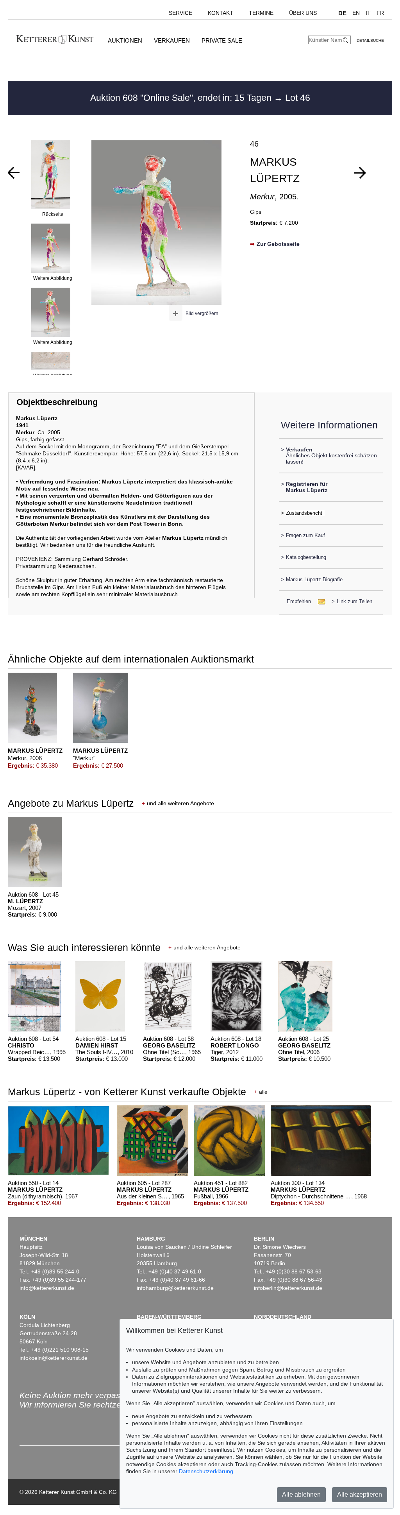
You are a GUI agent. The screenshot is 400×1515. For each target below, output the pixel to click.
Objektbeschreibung (57, 402)
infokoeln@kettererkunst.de (54, 1358)
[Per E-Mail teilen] (319, 601)
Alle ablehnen (301, 1494)
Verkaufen (172, 40)
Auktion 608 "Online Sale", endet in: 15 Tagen (182, 98)
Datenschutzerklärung (206, 1471)
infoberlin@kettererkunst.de (288, 1288)
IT (368, 13)
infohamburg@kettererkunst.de (175, 1288)
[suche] (346, 40)
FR (380, 13)
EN (356, 13)
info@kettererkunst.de (47, 1288)
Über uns (303, 13)
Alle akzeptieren (359, 1494)
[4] (14, 173)
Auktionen (125, 40)
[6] (360, 173)
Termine (261, 13)
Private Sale (222, 40)
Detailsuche (370, 40)
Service (180, 13)
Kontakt (220, 13)
